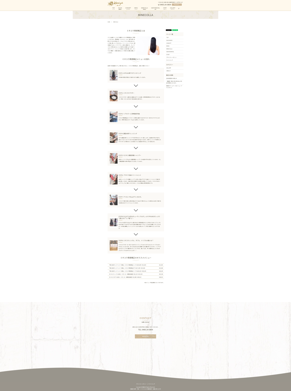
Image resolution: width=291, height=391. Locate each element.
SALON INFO (169, 40)
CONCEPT (128, 8)
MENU (136, 8)
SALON (120, 8)
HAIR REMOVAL (155, 8)
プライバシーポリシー (171, 57)
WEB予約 (176, 4)
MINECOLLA (144, 8)
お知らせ (168, 71)
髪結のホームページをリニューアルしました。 (174, 86)
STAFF (165, 8)
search (179, 8)
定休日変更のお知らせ (171, 78)
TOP (113, 8)
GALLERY (172, 8)
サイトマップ (169, 60)
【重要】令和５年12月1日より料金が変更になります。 (174, 82)
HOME (109, 22)
